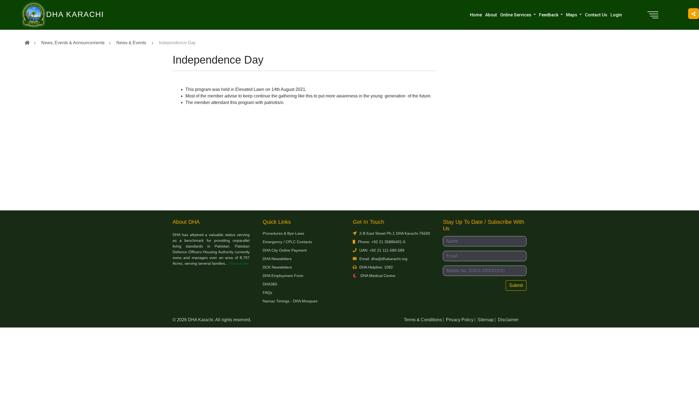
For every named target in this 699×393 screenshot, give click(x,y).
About (491, 14)
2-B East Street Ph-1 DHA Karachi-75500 (394, 233)
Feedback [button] (549, 14)
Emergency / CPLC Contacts (287, 242)
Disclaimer (508, 319)
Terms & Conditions (423, 319)
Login (616, 14)
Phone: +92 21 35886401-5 (381, 242)
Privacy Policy (459, 319)
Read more (239, 263)
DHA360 (270, 284)
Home (476, 14)
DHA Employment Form (283, 275)
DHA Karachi (53, 7)
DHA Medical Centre (377, 275)
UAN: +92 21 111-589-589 (381, 250)
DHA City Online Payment (285, 250)
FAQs (267, 292)
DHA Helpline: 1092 (376, 267)
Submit (516, 285)
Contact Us (596, 14)
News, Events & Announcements (73, 42)
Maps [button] (572, 14)
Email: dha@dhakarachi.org (383, 259)
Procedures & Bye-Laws (283, 233)
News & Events (131, 42)
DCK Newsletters (277, 267)
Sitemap (486, 319)
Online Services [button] (516, 14)
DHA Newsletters (277, 259)
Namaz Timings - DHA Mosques (290, 301)
